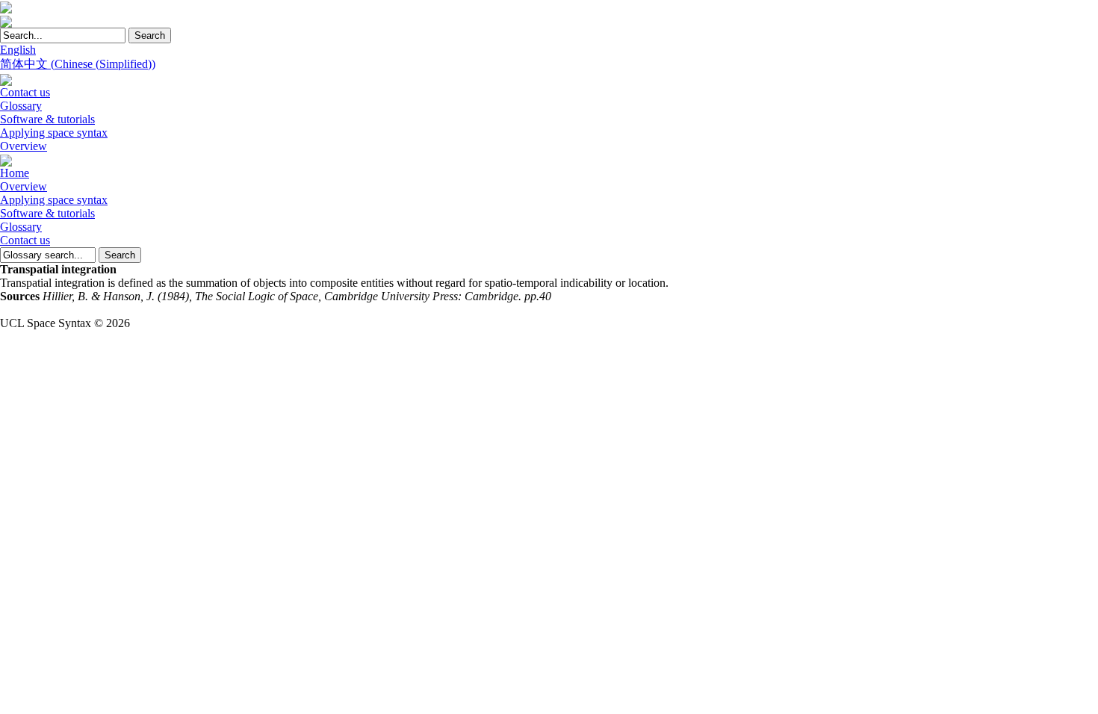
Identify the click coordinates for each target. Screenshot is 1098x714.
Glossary (21, 105)
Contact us (25, 92)
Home (14, 173)
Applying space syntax (54, 132)
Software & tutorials (47, 119)
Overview (23, 146)
